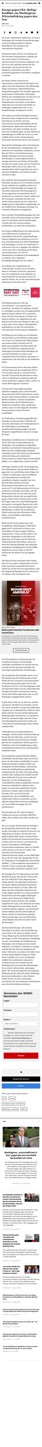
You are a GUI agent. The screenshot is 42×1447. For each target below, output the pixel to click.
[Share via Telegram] (21, 32)
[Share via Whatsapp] (15, 32)
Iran (4, 1098)
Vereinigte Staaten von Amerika (13, 1104)
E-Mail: (6, 1001)
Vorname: (8, 1010)
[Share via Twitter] (10, 32)
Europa (12, 1098)
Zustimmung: (9, 1029)
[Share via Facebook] (4, 32)
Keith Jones (5, 24)
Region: (7, 1020)
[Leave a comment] (32, 32)
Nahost (24, 1109)
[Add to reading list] (37, 32)
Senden (21, 1056)
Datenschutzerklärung (20, 1038)
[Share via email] (26, 32)
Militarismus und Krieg (10, 1109)
